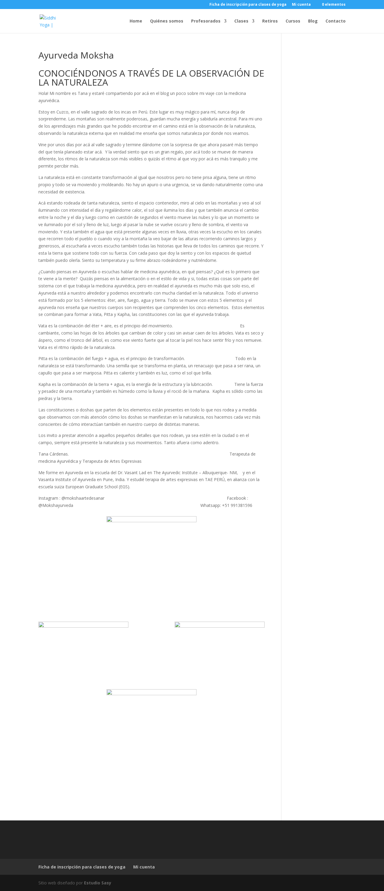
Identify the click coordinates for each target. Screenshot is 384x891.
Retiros (270, 21)
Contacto (336, 21)
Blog (313, 21)
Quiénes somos (166, 21)
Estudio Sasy (97, 883)
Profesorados (205, 21)
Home (136, 21)
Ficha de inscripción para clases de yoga (247, 5)
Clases (241, 21)
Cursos (293, 21)
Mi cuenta (301, 5)
